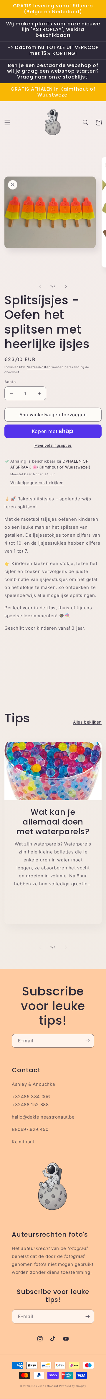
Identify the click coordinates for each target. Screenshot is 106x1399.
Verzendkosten (39, 367)
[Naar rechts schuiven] (65, 286)
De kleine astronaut (45, 1386)
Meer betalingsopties (53, 445)
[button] (7, 122)
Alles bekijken (87, 721)
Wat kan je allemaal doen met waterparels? (53, 821)
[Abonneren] (87, 1041)
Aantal (10, 381)
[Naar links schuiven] (40, 286)
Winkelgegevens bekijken (37, 482)
